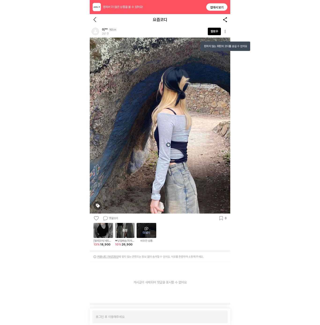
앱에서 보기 (216, 7)
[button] (95, 31)
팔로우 (214, 31)
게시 (221, 317)
